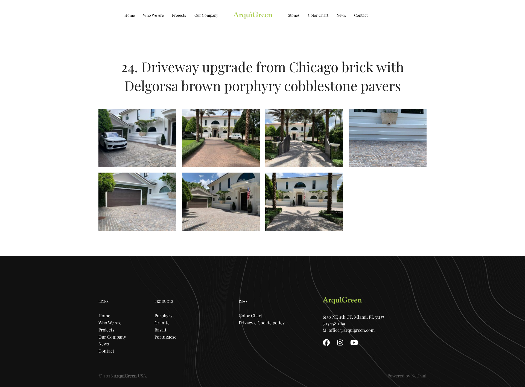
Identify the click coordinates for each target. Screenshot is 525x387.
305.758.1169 (334, 323)
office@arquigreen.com (352, 330)
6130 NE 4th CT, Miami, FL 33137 (353, 317)
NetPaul (419, 376)
